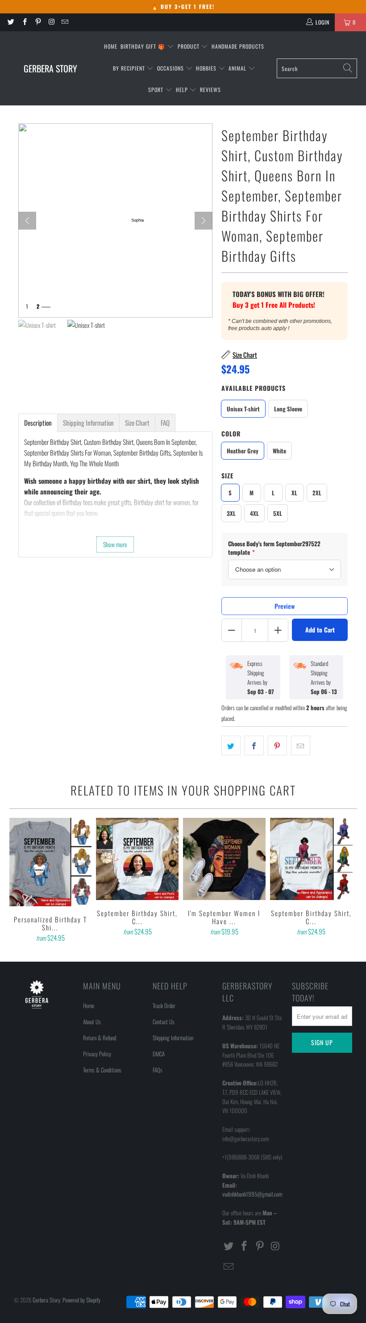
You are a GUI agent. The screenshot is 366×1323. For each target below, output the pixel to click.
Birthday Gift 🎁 (144, 46)
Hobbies (207, 68)
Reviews (210, 89)
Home (110, 46)
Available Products (253, 388)
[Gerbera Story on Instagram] (51, 22)
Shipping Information (173, 1037)
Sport (156, 89)
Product (189, 46)
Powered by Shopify (81, 1299)
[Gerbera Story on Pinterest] (38, 22)
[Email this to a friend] (300, 745)
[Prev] (27, 221)
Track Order (164, 1005)
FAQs (157, 1069)
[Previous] (17, 881)
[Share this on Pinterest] (277, 745)
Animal (238, 68)
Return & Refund (99, 1037)
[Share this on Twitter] (231, 745)
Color (231, 433)
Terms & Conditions (102, 1069)
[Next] (203, 221)
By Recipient (130, 68)
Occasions (171, 68)
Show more (115, 544)
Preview (284, 606)
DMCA (159, 1053)
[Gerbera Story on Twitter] (10, 22)
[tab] (38, 423)
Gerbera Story (46, 1299)
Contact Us (164, 1021)
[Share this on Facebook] (254, 745)
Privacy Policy (97, 1053)
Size (227, 475)
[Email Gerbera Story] (64, 22)
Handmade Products (238, 46)
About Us (92, 1021)
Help (183, 89)
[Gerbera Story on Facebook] (24, 22)
